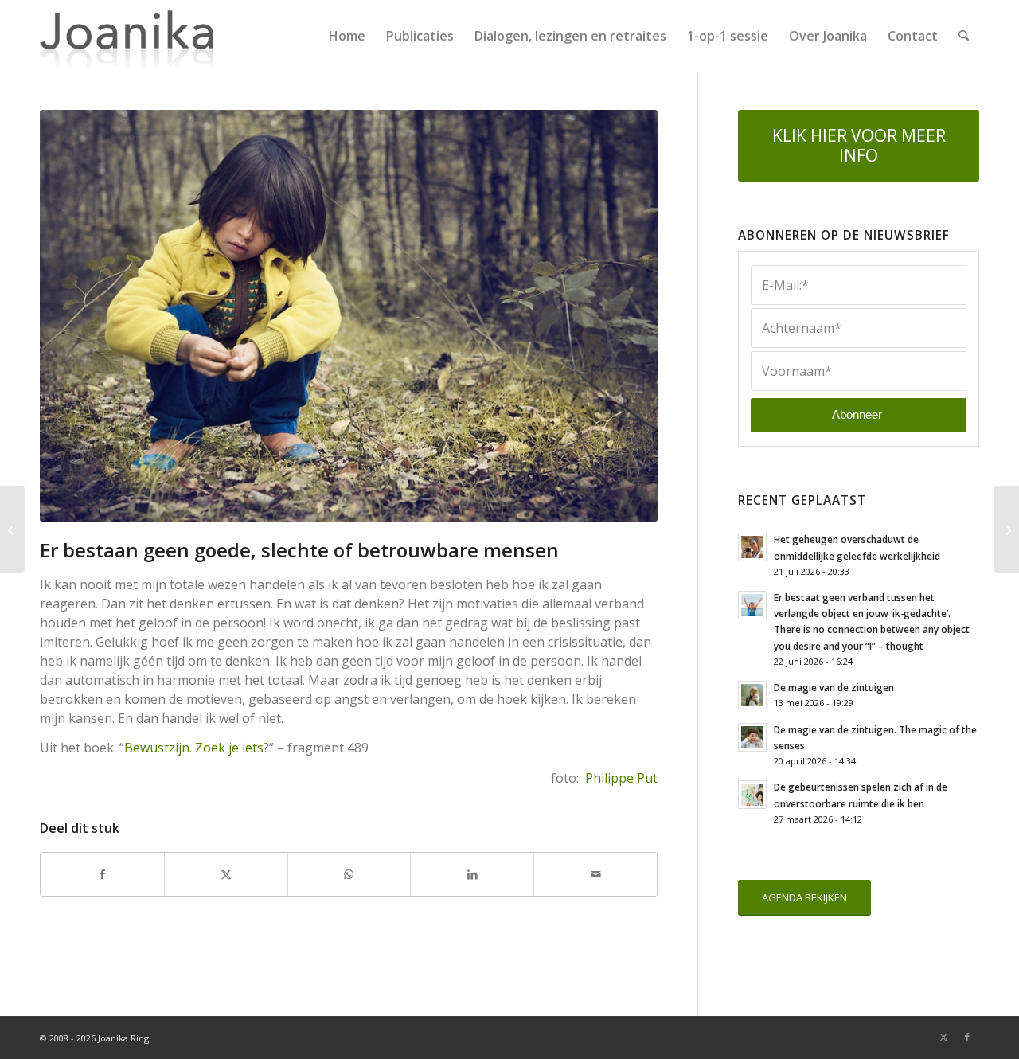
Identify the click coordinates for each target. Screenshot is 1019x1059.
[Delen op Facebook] (102, 874)
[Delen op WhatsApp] (349, 874)
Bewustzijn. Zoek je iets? (196, 747)
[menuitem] (347, 36)
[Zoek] (963, 36)
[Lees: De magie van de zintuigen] (752, 695)
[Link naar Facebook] (967, 1037)
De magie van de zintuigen (834, 687)
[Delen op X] (226, 874)
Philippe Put (621, 778)
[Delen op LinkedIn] (472, 874)
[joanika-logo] (127, 36)
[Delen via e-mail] (595, 874)
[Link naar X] (943, 1037)
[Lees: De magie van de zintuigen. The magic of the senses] (752, 737)
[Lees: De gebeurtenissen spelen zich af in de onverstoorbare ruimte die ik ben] (752, 794)
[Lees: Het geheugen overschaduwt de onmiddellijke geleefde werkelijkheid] (752, 547)
